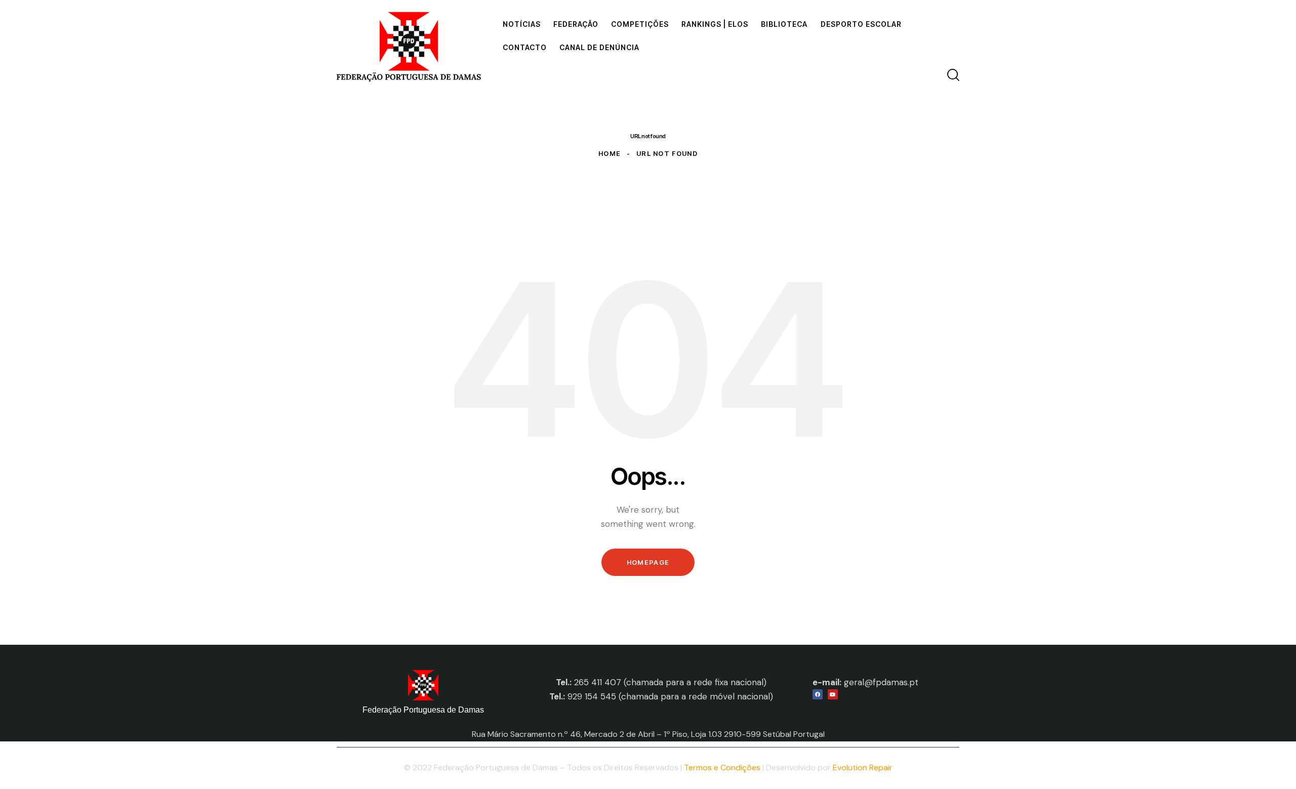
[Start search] (953, 75)
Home (609, 153)
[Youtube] (833, 694)
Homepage (648, 562)
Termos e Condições (722, 767)
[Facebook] (818, 694)
